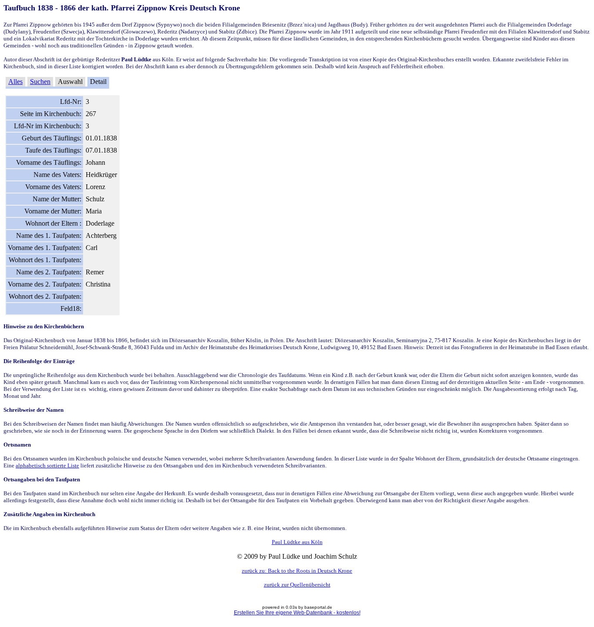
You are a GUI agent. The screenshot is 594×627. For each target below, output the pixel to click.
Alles (15, 81)
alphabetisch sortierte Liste (47, 465)
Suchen (40, 81)
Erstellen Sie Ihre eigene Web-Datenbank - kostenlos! (297, 613)
